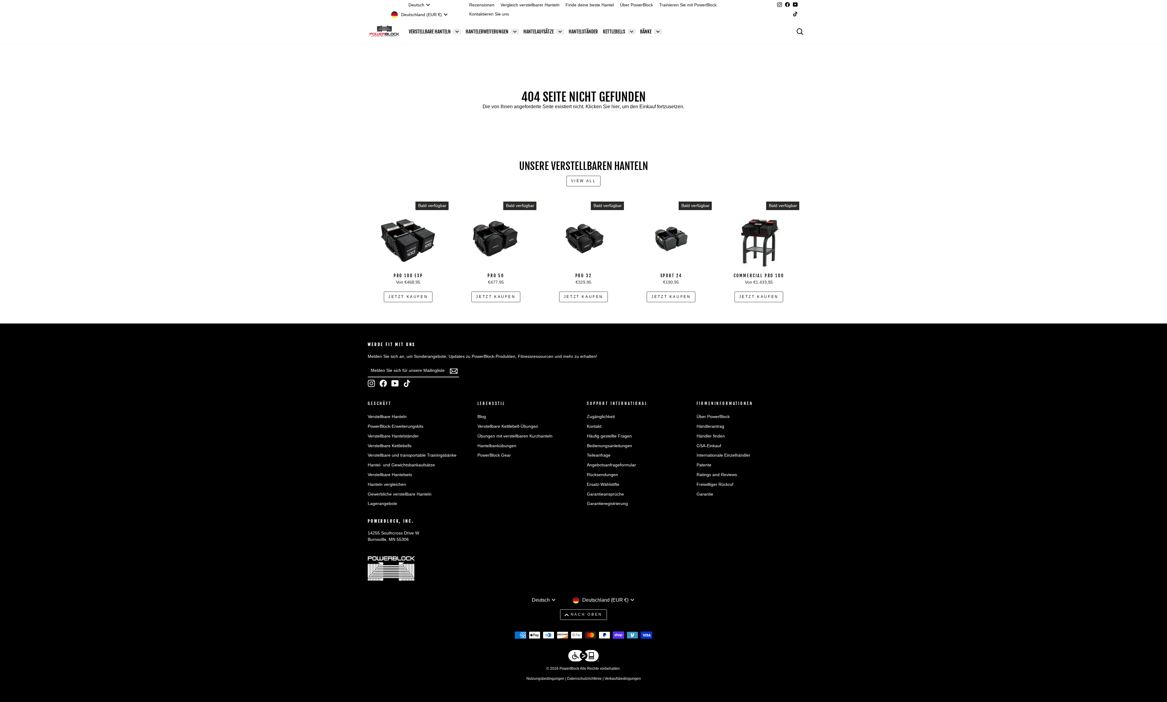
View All (583, 181)
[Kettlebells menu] (631, 31)
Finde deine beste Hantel (590, 5)
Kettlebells (614, 32)
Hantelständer (583, 32)
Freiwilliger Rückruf (715, 484)
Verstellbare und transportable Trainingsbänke (412, 455)
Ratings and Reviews (717, 474)
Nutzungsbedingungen (545, 678)
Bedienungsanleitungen (609, 446)
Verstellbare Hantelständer (393, 436)
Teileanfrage (599, 455)
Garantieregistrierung (607, 503)
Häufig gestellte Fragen (609, 436)
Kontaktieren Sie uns (489, 14)
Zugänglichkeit (601, 416)
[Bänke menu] (658, 31)
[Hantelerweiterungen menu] (515, 31)
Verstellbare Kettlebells (389, 446)
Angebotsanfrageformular (611, 465)
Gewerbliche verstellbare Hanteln (400, 494)
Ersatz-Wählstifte (603, 484)
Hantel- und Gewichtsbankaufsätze (401, 465)
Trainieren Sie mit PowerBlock (688, 5)
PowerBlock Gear (494, 455)
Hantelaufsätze (538, 32)
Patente (704, 465)
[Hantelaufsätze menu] (560, 31)
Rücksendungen (602, 474)
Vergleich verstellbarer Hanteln (530, 5)
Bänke (646, 32)
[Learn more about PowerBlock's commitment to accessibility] (583, 657)
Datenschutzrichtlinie (584, 678)
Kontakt (594, 426)
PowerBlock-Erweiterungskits (395, 426)
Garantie (705, 494)
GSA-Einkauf (709, 446)
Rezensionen (481, 5)
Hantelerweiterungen (487, 32)
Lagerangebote (382, 503)
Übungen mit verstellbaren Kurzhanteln (515, 436)
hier (615, 106)
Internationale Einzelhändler (723, 455)
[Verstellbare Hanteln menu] (457, 31)
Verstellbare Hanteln (430, 32)
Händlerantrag (710, 426)
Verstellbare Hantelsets (390, 474)
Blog (481, 416)
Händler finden (711, 436)
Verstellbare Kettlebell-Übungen (507, 426)
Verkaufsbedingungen (622, 678)
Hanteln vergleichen (387, 484)
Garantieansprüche (605, 494)
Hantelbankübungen (496, 446)
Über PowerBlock (636, 5)
